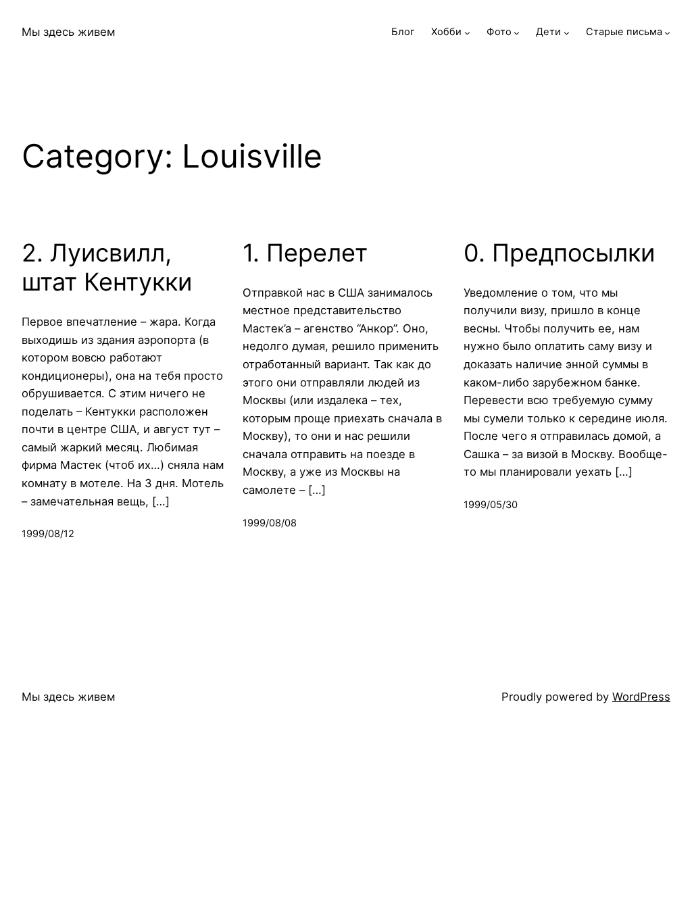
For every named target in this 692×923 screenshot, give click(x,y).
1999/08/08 (270, 523)
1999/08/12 (48, 534)
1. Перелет (305, 253)
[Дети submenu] (567, 32)
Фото (499, 32)
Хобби (446, 32)
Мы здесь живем (68, 32)
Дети (548, 32)
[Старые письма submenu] (667, 32)
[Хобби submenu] (467, 32)
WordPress (641, 696)
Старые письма (624, 32)
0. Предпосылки (559, 253)
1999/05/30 (491, 505)
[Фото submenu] (517, 32)
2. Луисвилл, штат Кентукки (107, 268)
